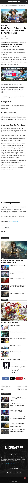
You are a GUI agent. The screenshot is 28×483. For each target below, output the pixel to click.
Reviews (3, 258)
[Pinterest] (14, 472)
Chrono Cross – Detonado (15, 325)
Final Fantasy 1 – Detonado (15, 345)
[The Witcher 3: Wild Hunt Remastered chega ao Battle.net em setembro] (5, 287)
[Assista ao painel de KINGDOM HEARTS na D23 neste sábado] (5, 431)
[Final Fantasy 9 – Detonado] (5, 354)
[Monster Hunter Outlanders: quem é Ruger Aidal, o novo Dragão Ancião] (5, 294)
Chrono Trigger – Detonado (9, 322)
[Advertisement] (14, 186)
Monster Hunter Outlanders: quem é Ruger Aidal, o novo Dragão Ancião (18, 405)
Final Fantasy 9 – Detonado (15, 351)
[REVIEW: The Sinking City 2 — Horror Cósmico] (5, 274)
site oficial (10, 218)
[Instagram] (12, 372)
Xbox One (18, 359)
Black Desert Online (13, 221)
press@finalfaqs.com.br (10, 463)
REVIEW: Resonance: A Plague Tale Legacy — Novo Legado (12, 261)
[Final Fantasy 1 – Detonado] (5, 347)
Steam (14, 359)
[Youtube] (14, 372)
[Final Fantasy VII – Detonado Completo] (5, 334)
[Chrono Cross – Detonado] (5, 327)
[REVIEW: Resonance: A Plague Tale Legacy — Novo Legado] (14, 250)
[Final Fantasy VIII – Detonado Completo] (5, 340)
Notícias (5, 5)
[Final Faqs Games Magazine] (14, 1)
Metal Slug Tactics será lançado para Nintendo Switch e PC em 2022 (22, 388)
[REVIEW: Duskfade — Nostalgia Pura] (5, 267)
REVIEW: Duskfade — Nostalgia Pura (17, 265)
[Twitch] (17, 472)
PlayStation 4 (9, 359)
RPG (6, 25)
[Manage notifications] (25, 478)
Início (2, 5)
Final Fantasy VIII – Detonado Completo (18, 338)
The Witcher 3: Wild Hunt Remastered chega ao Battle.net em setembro (17, 399)
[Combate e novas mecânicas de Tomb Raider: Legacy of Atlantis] (5, 418)
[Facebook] (7, 472)
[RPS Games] (2, 38)
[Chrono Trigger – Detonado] (14, 311)
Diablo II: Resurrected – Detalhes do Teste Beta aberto (6, 388)
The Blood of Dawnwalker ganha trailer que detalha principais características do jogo (17, 425)
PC (5, 359)
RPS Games (7, 38)
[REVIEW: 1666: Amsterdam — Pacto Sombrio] (5, 280)
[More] (24, 378)
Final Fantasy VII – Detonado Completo (18, 332)
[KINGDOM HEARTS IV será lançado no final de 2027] (5, 412)
